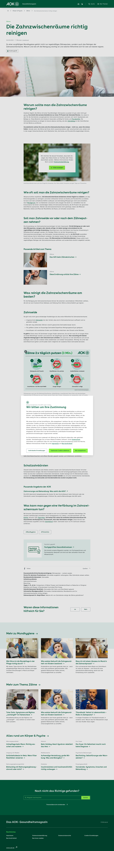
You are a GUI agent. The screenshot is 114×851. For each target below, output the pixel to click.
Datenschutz (76, 439)
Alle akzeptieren (80, 450)
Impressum (55, 443)
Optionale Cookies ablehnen (60, 450)
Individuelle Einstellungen (36, 450)
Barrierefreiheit (67, 443)
